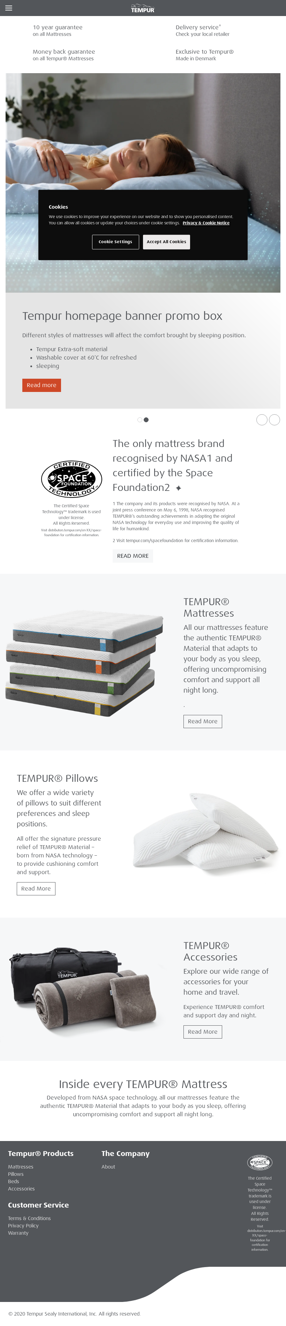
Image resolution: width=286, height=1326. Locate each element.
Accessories (21, 1189)
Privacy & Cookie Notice (206, 222)
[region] (143, 225)
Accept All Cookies (166, 241)
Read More (133, 556)
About (108, 1167)
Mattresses (20, 1167)
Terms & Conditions (29, 1218)
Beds (13, 1181)
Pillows (16, 1174)
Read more (42, 385)
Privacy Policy (23, 1226)
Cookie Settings (116, 241)
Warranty (18, 1233)
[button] (262, 419)
